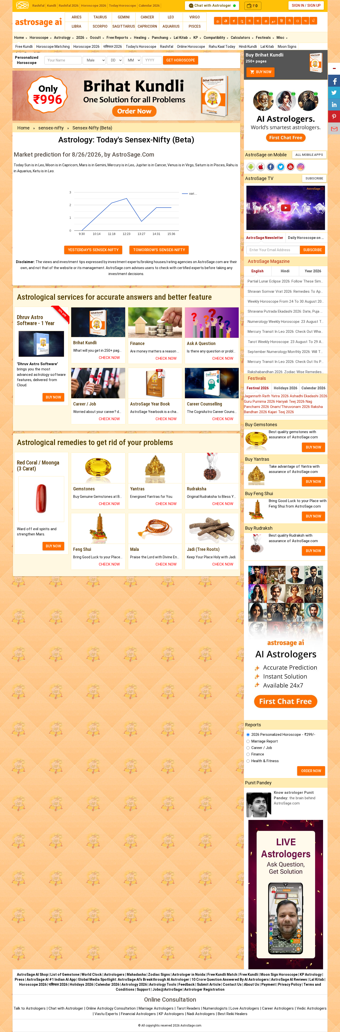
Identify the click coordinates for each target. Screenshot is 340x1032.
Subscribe (314, 178)
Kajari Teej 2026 (281, 412)
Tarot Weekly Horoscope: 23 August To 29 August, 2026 (288, 342)
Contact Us (232, 984)
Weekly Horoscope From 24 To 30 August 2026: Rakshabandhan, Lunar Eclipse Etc (288, 301)
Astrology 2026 (134, 984)
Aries (76, 17)
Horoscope (39, 38)
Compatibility (215, 38)
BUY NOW (53, 397)
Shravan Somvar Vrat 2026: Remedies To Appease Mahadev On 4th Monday (288, 291)
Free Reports (118, 38)
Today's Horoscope (141, 47)
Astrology (62, 38)
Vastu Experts (106, 1014)
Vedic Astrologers (312, 1008)
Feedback (186, 984)
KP (196, 38)
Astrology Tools (162, 984)
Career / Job (261, 747)
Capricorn (147, 26)
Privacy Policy (289, 984)
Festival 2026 (258, 388)
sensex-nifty (51, 127)
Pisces (195, 26)
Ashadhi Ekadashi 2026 (308, 396)
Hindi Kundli (248, 47)
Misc (281, 38)
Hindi (285, 271)
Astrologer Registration (204, 989)
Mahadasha (136, 974)
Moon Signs (287, 47)
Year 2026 (313, 271)
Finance (257, 754)
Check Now (109, 357)
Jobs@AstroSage (167, 989)
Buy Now (263, 72)
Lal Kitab (267, 47)
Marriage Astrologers (156, 1008)
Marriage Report (264, 741)
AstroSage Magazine (269, 261)
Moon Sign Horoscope (278, 974)
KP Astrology (311, 974)
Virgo (194, 17)
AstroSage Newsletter (264, 238)
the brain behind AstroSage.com (294, 797)
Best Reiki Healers (232, 1014)
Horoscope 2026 (93, 5)
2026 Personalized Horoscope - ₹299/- (283, 734)
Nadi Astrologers (201, 1014)
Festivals (264, 38)
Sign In (298, 5)
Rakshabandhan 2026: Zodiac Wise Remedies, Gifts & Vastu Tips (288, 372)
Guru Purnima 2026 (260, 401)
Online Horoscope (191, 47)
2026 (80, 38)
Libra (76, 26)
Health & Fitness (265, 761)
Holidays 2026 (285, 388)
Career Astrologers (278, 1008)
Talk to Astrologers (29, 1008)
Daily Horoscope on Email (308, 238)
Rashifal (38, 5)
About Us (251, 984)
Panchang (160, 38)
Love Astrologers (244, 1008)
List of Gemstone (64, 974)
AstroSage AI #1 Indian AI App (51, 979)
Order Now (311, 771)
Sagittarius (123, 26)
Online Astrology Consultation (111, 1008)
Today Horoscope (122, 5)
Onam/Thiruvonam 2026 (290, 406)
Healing (140, 38)
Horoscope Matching (53, 47)
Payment (268, 984)
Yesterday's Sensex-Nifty (93, 250)
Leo (171, 17)
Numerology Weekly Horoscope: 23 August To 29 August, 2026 (288, 321)
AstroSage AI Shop (32, 974)
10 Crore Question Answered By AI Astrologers (230, 979)
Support (143, 989)
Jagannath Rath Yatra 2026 (267, 396)
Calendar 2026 (149, 5)
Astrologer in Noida (188, 974)
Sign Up (314, 5)
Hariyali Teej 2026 (291, 401)
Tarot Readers (188, 1008)
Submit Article (209, 984)
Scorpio (100, 26)
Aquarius (171, 26)
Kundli (51, 5)
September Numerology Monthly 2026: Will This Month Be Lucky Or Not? (288, 351)
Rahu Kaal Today (222, 47)
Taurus (100, 17)
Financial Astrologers (138, 1014)
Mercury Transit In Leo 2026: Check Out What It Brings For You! (288, 331)
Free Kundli (24, 47)
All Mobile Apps (309, 155)
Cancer (147, 17)
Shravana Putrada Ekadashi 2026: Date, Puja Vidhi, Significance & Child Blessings (288, 311)
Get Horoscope (180, 60)
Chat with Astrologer (212, 5)
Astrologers (114, 974)
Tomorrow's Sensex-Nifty (159, 250)
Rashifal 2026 (68, 5)
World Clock (91, 974)
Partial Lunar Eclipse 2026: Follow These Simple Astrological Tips (288, 281)
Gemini (124, 17)
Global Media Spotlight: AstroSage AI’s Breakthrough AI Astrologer (133, 979)
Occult (96, 38)
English (257, 271)
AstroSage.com (190, 1025)
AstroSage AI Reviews (289, 979)
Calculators (241, 38)
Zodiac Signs (159, 974)
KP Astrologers (172, 1014)
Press (19, 979)
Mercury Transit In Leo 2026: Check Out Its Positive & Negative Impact (288, 361)
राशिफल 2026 (112, 47)
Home (19, 38)
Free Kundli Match (222, 974)
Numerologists (215, 1008)
